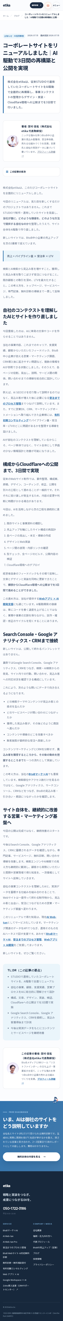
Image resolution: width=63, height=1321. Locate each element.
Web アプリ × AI (11, 1274)
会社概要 (37, 1230)
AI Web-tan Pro (10, 1241)
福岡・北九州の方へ (42, 1236)
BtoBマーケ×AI (38, 774)
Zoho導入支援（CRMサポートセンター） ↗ (16, 1287)
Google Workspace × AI (14, 1279)
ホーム (6, 15)
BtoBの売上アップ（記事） (46, 1247)
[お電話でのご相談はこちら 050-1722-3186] (48, 5)
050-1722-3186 (14, 1208)
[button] (56, 5)
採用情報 (37, 1258)
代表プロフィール (41, 1241)
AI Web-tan (8, 1236)
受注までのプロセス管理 (27, 939)
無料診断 (36, 5)
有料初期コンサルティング (15, 1268)
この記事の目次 (18, 171)
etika (6, 5)
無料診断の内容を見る (31, 1156)
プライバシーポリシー (43, 1264)
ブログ (17, 15)
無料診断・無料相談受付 (14, 1262)
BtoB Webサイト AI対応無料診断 (16, 1255)
